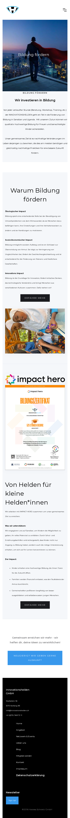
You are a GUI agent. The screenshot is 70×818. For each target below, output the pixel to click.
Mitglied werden (24, 755)
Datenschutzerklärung (30, 775)
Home (19, 723)
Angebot (20, 730)
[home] (12, 9)
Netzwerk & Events (25, 736)
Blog (18, 749)
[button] (65, 9)
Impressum (21, 768)
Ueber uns (21, 743)
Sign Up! (12, 800)
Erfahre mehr (35, 298)
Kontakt (20, 762)
